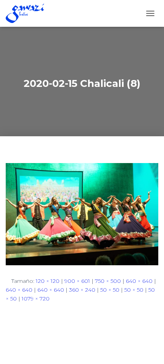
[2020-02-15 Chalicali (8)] (82, 214)
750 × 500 (108, 280)
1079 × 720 (36, 298)
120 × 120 (47, 280)
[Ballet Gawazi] (28, 13)
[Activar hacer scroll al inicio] (149, 348)
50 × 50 (109, 289)
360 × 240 (82, 289)
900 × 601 (77, 280)
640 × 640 (139, 280)
